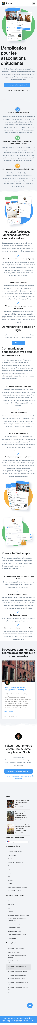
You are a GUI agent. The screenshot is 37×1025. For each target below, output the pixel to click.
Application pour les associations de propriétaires (18, 983)
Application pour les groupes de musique (17, 956)
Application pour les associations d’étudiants (17, 967)
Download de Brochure (14, 890)
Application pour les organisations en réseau (18, 961)
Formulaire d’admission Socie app (17, 934)
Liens (9, 873)
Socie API (10, 880)
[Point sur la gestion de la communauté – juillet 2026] (10, 804)
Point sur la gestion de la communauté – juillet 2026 (22, 802)
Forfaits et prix (12, 855)
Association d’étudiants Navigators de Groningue (15, 688)
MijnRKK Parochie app (14, 952)
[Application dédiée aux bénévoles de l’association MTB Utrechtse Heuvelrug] (10, 816)
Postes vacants (12, 938)
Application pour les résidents (16, 978)
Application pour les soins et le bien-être (18, 988)
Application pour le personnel (16, 948)
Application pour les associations (17, 975)
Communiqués (12, 866)
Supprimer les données (14, 931)
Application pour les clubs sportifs (17, 971)
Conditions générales (14, 927)
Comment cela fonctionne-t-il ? (16, 851)
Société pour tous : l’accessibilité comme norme (17, 919)
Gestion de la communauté (15, 862)
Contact (10, 883)
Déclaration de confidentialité (16, 924)
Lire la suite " (8, 711)
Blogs (9, 908)
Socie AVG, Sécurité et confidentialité (18, 915)
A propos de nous (13, 901)
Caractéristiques (12, 858)
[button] (33, 3)
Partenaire (11, 904)
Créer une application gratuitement (17, 887)
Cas (9, 869)
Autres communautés (14, 993)
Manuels (10, 911)
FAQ (9, 876)
